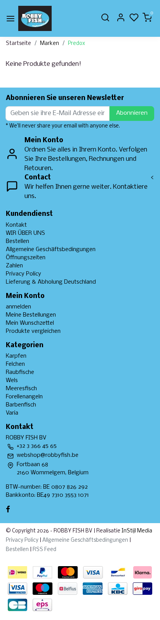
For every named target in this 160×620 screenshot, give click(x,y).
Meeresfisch (21, 389)
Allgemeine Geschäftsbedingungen (51, 249)
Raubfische (20, 372)
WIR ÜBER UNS (25, 233)
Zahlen (14, 266)
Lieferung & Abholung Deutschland (51, 282)
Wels (12, 380)
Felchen (15, 364)
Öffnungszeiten (25, 258)
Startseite (18, 43)
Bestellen (17, 241)
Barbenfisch (21, 405)
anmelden (18, 307)
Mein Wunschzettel (30, 323)
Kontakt (16, 225)
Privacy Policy (23, 274)
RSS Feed (44, 550)
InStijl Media (136, 531)
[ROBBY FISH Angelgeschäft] (35, 18)
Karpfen (16, 356)
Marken (49, 43)
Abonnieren (132, 113)
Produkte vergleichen (33, 331)
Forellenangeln (24, 397)
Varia (12, 413)
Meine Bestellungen (31, 315)
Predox (76, 43)
